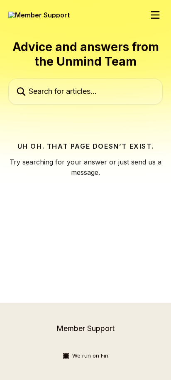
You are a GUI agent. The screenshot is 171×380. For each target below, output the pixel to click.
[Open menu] (155, 15)
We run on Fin (90, 355)
